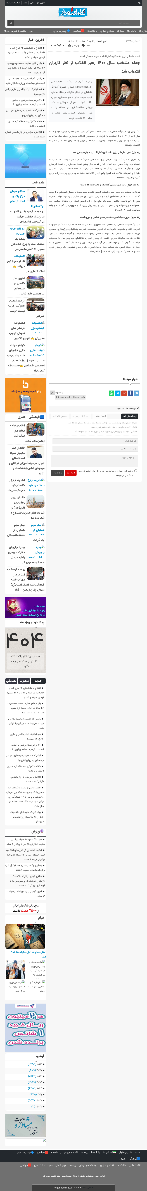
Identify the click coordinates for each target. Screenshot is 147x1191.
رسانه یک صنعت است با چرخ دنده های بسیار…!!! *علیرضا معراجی (27, 244)
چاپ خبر (75, 45)
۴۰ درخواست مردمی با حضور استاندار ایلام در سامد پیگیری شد (28, 102)
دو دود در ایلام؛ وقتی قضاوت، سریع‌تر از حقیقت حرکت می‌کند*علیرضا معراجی (27, 216)
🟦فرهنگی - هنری (31, 417)
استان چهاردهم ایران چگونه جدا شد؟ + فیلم (27, 954)
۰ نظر (88, 45)
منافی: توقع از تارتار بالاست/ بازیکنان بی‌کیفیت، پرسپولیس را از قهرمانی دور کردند (27, 881)
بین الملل (60, 1165)
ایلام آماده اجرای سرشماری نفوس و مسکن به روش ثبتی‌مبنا (25, 113)
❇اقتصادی (135, 1165)
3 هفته (41, 896)
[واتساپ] (111, 393)
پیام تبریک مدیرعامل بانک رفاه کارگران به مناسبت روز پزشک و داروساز (27, 817)
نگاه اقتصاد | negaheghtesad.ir (68, 1188)
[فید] (139, 3)
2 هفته (19, 870)
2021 (39, 1095)
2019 (39, 1107)
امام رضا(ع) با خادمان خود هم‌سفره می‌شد (16, 485)
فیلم (41, 918)
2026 (39, 1064)
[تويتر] (117, 393)
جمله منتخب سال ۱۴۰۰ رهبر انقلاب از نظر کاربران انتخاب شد (94, 67)
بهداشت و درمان (88, 1165)
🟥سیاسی (78, 31)
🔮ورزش (37, 832)
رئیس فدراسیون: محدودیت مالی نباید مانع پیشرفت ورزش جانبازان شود (25, 81)
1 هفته (9, 844)
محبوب (24, 681)
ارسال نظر (71, 473)
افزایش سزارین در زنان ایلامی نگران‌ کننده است (27, 779)
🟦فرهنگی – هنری (130, 1159)
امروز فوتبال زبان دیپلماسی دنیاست (24, 892)
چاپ (25, 3)
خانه (137, 1152)
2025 (39, 1070)
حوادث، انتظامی (43, 1165)
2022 (39, 1088)
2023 (39, 1082)
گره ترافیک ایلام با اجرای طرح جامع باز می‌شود (27, 736)
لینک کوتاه (59, 392)
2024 (39, 1076)
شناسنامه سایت (13, 3)
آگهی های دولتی (37, 3)
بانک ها (131, 31)
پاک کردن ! (57, 473)
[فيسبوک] (130, 393)
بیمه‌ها (120, 31)
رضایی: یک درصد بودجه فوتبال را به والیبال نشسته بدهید (25, 867)
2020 (39, 1101)
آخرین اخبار (125, 1152)
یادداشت (92, 31)
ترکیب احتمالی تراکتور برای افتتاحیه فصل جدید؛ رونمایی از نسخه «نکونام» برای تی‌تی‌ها (25, 855)
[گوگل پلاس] (124, 393)
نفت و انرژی (107, 31)
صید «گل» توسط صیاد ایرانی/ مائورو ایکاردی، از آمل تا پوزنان (28, 842)
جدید (38, 681)
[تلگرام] (136, 393)
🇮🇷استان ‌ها (109, 1152)
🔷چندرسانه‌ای (61, 31)
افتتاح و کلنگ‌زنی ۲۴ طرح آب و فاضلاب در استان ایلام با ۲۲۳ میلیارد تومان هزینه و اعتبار (26, 53)
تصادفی (11, 681)
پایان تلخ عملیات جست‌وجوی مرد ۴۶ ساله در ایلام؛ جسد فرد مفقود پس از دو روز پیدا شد (26, 68)
